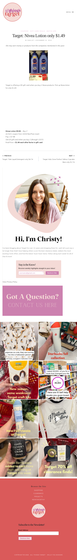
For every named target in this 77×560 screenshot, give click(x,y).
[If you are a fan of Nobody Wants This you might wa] (58, 419)
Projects (38, 496)
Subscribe (52, 273)
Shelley (31, 40)
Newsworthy (38, 500)
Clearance (38, 493)
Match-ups (51, 31)
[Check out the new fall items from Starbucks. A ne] (58, 341)
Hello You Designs (55, 555)
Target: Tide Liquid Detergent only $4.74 (17, 157)
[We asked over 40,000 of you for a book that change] (58, 380)
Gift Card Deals (37, 31)
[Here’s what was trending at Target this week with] (19, 457)
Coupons (24, 31)
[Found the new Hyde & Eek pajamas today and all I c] (19, 341)
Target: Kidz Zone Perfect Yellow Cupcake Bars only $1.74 (59, 159)
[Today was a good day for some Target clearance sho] (58, 457)
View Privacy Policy (10, 282)
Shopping (38, 490)
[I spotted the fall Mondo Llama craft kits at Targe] (19, 380)
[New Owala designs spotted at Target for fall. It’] (19, 419)
